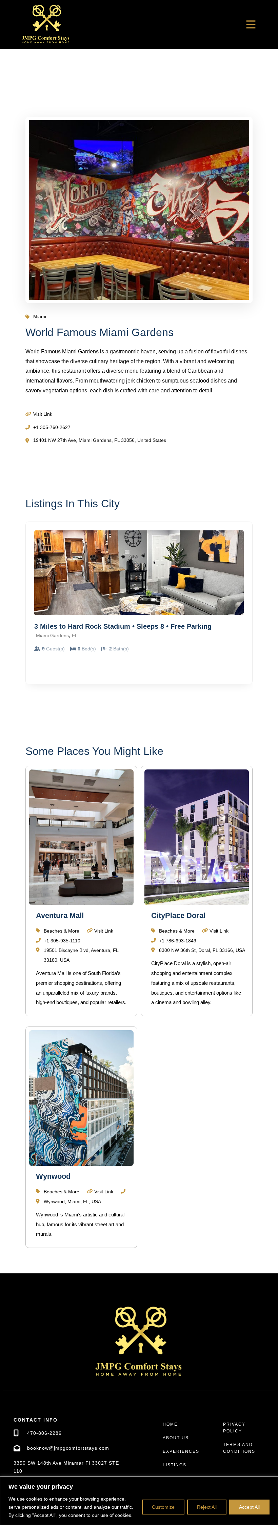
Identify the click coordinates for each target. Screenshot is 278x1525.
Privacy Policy (234, 1427)
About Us (176, 1437)
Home (170, 1424)
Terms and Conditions (239, 1448)
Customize (163, 1507)
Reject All (207, 1507)
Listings (174, 1465)
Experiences (181, 1451)
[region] (139, 1501)
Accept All (249, 1507)
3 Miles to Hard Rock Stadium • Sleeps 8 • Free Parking (123, 626)
